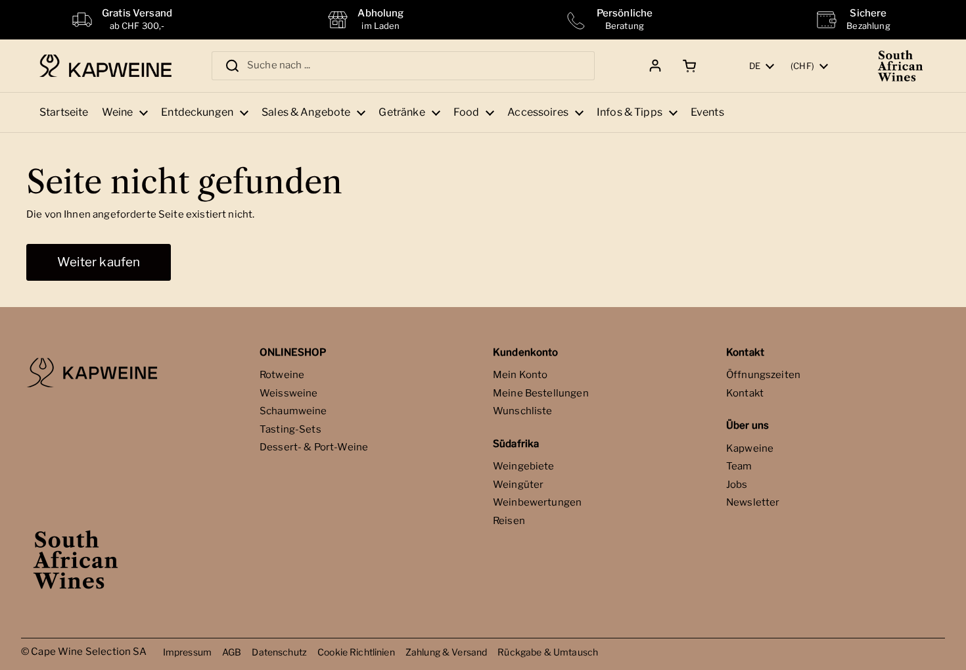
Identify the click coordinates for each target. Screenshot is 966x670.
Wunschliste (523, 411)
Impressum (187, 652)
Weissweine (289, 393)
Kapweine (749, 448)
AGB (231, 652)
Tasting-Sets (290, 429)
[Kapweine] (105, 66)
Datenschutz (279, 652)
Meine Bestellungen (541, 393)
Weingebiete (524, 466)
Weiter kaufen (98, 262)
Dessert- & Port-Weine (314, 447)
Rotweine (282, 375)
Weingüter (518, 485)
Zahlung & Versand (446, 652)
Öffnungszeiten (763, 375)
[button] (687, 66)
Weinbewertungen (537, 502)
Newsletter (753, 502)
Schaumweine (293, 411)
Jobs (737, 485)
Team (739, 466)
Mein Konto (520, 375)
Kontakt (745, 393)
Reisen (509, 521)
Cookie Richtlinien (356, 652)
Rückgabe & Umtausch (547, 652)
